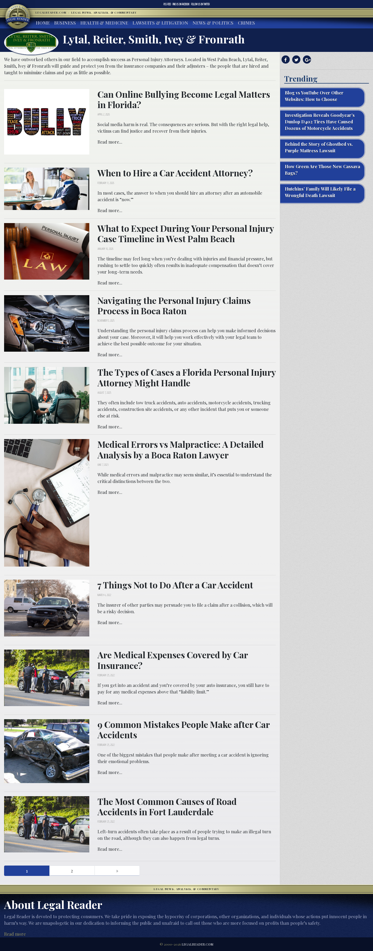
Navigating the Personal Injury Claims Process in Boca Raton (174, 305)
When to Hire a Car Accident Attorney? (175, 173)
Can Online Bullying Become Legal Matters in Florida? (183, 99)
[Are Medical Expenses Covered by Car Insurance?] (46, 677)
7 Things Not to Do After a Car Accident (175, 585)
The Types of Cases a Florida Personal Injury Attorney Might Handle (186, 377)
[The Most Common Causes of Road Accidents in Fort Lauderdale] (46, 823)
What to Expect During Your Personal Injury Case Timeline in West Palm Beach (185, 233)
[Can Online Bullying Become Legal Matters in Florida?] (46, 121)
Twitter (200, 4)
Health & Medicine (104, 23)
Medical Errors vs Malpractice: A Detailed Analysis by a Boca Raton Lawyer (180, 449)
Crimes (246, 23)
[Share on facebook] (285, 60)
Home (43, 23)
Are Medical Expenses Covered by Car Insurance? (172, 660)
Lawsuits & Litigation (160, 23)
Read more (15, 934)
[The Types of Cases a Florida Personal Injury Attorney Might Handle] (46, 395)
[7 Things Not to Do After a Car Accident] (46, 608)
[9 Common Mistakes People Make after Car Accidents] (46, 750)
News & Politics (213, 23)
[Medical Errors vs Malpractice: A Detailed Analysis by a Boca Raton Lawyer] (46, 502)
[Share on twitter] (295, 60)
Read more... (109, 142)
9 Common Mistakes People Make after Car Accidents (183, 729)
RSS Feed (167, 4)
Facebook (181, 4)
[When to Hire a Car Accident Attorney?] (46, 188)
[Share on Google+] (306, 60)
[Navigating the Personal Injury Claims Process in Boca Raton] (46, 322)
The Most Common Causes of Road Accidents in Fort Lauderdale (167, 806)
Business (65, 23)
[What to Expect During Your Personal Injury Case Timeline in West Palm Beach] (46, 251)
